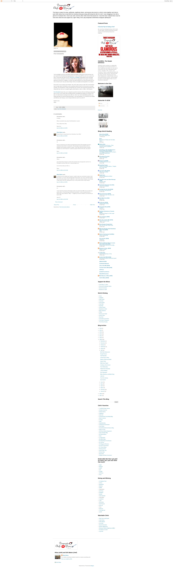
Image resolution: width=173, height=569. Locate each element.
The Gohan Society (103, 321)
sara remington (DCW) (104, 216)
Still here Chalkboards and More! (105, 176)
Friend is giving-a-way (103, 235)
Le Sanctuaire (102, 437)
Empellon (101, 492)
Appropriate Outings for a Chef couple (106, 213)
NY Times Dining (102, 447)
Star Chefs (101, 453)
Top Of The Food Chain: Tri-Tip (105, 253)
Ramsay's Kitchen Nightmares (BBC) (107, 528)
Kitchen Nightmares (103, 526)
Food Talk (101, 304)
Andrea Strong (102, 411)
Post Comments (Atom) (65, 207)
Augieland (101, 413)
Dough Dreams (103, 353)
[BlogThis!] (60, 107)
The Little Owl (102, 510)
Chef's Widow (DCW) (104, 277)
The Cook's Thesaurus (104, 320)
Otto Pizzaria (102, 503)
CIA (100, 469)
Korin (100, 435)
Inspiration (101, 207)
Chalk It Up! (102, 175)
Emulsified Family (103, 165)
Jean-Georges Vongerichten (105, 224)
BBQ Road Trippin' (104, 363)
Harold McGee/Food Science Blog (106, 427)
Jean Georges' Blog (103, 432)
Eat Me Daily (102, 252)
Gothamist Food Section (104, 424)
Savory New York (103, 450)
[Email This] (59, 107)
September (103, 346)
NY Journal (101, 442)
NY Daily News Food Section (105, 440)
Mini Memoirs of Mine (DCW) (105, 275)
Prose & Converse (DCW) (105, 193)
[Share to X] (62, 107)
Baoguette (101, 484)
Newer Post (56, 204)
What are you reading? (103, 171)
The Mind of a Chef (103, 529)
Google (100, 471)
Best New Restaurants (105, 352)
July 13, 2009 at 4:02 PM (62, 182)
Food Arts (101, 300)
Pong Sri (101, 508)
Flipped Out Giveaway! (105, 368)
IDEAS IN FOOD (103, 261)
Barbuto (101, 486)
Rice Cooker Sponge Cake (104, 135)
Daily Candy (101, 299)
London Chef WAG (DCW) (105, 257)
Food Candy (101, 302)
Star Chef (101, 317)
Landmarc (101, 498)
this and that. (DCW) (104, 238)
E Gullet (101, 419)
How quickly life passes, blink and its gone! (107, 258)
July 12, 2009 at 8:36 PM (62, 135)
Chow (100, 296)
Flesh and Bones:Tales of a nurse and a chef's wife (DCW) (107, 243)
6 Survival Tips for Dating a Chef (106, 26)
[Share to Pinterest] (64, 107)
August (102, 348)
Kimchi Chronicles (103, 287)
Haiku (100, 230)
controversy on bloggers (74, 77)
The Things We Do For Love (104, 161)
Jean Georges (102, 495)
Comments (102, 105)
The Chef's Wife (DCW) (104, 170)
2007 (100, 395)
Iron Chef (101, 523)
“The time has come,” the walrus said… (107, 194)
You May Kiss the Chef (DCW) (106, 189)
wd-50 (100, 511)
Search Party (103, 361)
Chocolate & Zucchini (104, 156)
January (102, 391)
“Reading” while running (103, 203)
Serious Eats (102, 144)
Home (74, 204)
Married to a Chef (103, 289)
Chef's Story (101, 520)
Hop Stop (101, 305)
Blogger (92, 565)
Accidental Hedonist (104, 263)
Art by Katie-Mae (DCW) (104, 206)
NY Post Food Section (104, 445)
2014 (100, 330)
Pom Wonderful (57, 92)
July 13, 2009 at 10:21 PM (62, 199)
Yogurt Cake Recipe (103, 157)
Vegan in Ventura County (104, 221)
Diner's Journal (102, 418)
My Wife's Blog (102, 439)
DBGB (100, 487)
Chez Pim (101, 414)
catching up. (101, 239)
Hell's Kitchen (102, 521)
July (102, 350)
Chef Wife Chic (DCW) (104, 198)
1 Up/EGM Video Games (104, 408)
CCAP (100, 468)
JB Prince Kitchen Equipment (105, 431)
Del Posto (101, 490)
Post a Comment (59, 201)
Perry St (101, 505)
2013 (100, 332)
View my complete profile (66, 559)
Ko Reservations (102, 434)
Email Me (100, 110)
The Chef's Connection (104, 318)
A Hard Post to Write (104, 357)
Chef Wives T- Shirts (103, 284)
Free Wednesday (104, 366)
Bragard (101, 466)
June (102, 382)
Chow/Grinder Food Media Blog (106, 416)
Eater (100, 138)
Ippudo (100, 494)
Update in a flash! (102, 249)
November (103, 343)
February (103, 389)
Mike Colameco (102, 310)
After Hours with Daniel (104, 518)
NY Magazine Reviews (104, 443)
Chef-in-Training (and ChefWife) (106, 234)
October (102, 344)
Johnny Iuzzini (102, 307)
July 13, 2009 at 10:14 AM (62, 170)
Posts (101, 103)
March (102, 387)
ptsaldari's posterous (104, 271)
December (103, 341)
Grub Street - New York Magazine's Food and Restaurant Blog (107, 150)
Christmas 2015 (102, 181)
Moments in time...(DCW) (105, 248)
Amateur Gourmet (103, 410)
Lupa (100, 500)
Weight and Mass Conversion (105, 455)
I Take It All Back (103, 370)
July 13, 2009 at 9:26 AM (62, 153)
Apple (100, 464)
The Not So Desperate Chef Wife (106, 184)
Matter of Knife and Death (105, 359)
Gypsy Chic (101, 199)
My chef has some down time (105, 190)
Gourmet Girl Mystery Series (105, 286)
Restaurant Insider (103, 313)
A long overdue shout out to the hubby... (107, 245)
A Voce (100, 482)
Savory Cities (102, 315)
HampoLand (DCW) (103, 160)
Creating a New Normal (105, 364)
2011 (100, 335)
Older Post (92, 204)
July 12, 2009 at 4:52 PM (62, 128)
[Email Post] (57, 107)
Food (58, 109)
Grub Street (101, 426)
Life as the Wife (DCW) (104, 265)
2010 (100, 337)
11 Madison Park (102, 481)
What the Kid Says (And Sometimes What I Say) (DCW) (107, 229)
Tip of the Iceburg (104, 377)
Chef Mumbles (103, 355)
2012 (100, 334)
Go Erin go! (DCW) (103, 202)
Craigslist (101, 297)
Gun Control (103, 379)
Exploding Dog (102, 423)
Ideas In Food (102, 429)
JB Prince (101, 269)
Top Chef (101, 531)
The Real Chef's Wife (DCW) (105, 267)
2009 (100, 339)
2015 (100, 328)
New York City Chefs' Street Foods (106, 225)
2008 (100, 393)
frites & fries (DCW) (103, 134)
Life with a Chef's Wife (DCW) (106, 219)
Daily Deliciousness (104, 273)
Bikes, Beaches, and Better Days (107, 374)
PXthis (100, 312)
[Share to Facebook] (63, 107)
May (102, 383)
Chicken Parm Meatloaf (104, 186)
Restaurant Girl (102, 448)
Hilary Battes (60, 132)
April (102, 385)
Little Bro (102, 376)
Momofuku (101, 502)
